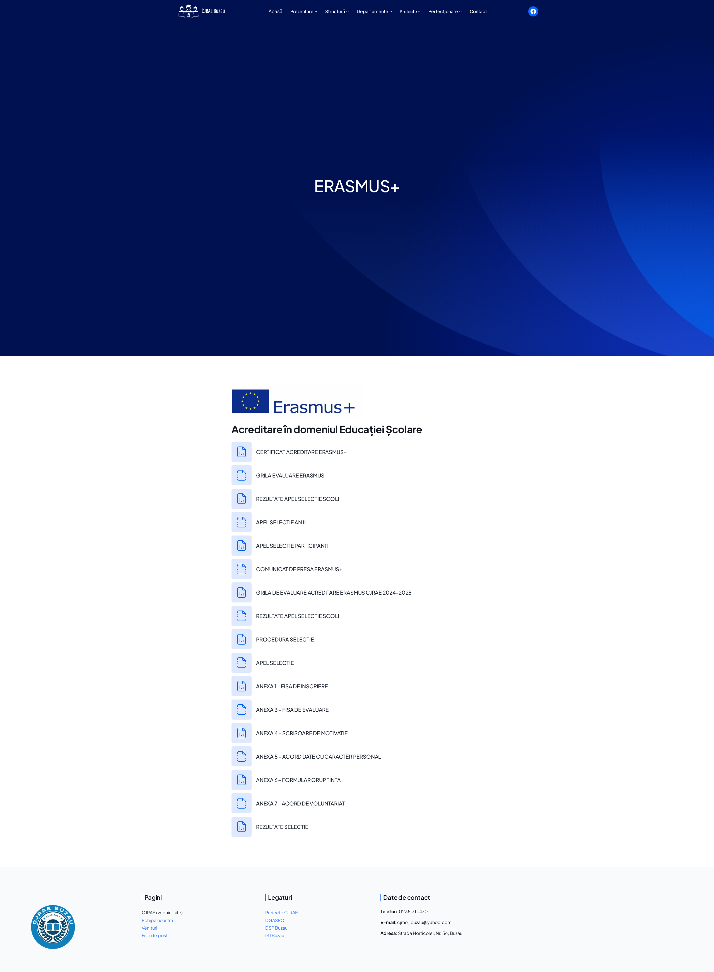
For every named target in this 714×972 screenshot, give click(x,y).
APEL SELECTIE (275, 662)
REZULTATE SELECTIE (282, 826)
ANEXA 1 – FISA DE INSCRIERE (292, 686)
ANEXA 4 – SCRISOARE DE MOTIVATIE (302, 733)
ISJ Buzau (274, 935)
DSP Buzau (276, 928)
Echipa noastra (157, 920)
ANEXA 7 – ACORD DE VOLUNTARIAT (300, 803)
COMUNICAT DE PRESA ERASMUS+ (299, 569)
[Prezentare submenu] (316, 11)
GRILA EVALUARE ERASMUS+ (292, 475)
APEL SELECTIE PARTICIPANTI (292, 545)
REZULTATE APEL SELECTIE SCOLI (297, 498)
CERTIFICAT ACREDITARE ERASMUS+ (301, 451)
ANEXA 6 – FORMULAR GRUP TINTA (298, 779)
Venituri (149, 928)
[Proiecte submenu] (419, 11)
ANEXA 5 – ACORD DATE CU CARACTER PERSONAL (318, 756)
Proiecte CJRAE (281, 912)
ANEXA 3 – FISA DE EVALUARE (292, 709)
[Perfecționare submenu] (460, 11)
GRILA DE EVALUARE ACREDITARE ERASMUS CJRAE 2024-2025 (334, 592)
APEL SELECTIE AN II (280, 522)
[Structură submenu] (347, 11)
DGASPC (274, 920)
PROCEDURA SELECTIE (285, 639)
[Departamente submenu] (390, 11)
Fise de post (155, 935)
